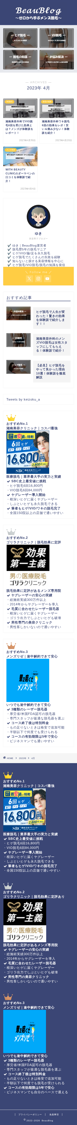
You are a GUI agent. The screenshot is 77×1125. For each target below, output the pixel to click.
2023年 (22, 758)
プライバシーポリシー (30, 1114)
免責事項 (54, 1114)
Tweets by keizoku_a (23, 399)
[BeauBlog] (38, 21)
